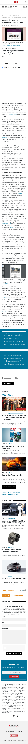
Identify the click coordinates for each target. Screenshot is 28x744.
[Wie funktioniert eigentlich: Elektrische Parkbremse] (14, 538)
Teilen (16, 63)
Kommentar (4, 628)
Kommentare (7, 63)
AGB (9, 740)
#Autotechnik (11, 547)
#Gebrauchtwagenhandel (8, 494)
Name (3, 622)
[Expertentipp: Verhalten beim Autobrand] (14, 464)
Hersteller (7, 297)
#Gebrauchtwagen (15, 492)
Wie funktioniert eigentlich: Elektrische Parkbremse (11, 551)
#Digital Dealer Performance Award (15, 413)
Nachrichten (8, 15)
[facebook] (10, 715)
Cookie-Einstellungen (22, 740)
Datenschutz (13, 740)
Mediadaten (10, 732)
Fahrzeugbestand (6, 223)
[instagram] (14, 715)
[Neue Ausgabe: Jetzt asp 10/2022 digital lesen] (14, 435)
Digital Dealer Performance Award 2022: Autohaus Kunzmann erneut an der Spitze (14, 417)
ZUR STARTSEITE (8, 383)
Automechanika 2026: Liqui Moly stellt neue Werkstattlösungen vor (13, 522)
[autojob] (23, 590)
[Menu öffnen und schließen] (2, 2)
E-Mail (3, 616)
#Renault (10, 576)
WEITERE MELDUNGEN (9, 487)
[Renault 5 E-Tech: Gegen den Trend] (14, 567)
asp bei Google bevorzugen (11, 67)
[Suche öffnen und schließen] (25, 2)
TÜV (12, 109)
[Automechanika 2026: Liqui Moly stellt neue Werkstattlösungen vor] (14, 509)
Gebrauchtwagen (12, 114)
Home (3, 15)
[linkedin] (17, 715)
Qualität (11, 227)
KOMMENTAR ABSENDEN (14, 653)
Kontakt (19, 732)
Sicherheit (4, 137)
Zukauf (16, 134)
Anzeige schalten (18, 595)
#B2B (17, 494)
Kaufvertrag (20, 193)
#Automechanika (11, 518)
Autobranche (16, 15)
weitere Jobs (6, 595)
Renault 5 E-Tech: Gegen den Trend (14, 578)
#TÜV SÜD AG (7, 395)
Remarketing (5, 311)
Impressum (4, 740)
